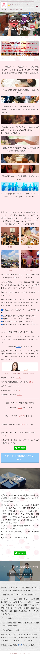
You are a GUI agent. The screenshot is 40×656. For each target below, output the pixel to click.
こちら (18, 346)
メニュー (37, 6)
